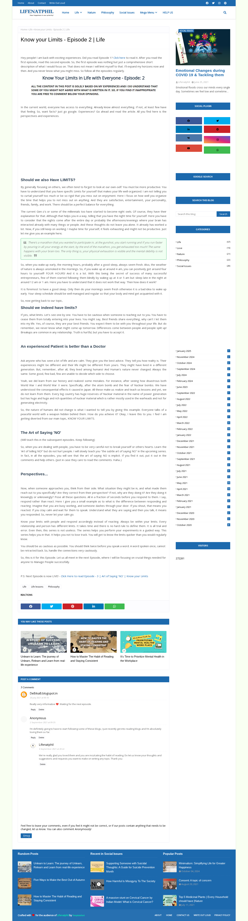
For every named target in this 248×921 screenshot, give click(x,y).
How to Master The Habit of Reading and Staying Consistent (91, 658)
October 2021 (203, 453)
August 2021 (203, 465)
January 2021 (203, 507)
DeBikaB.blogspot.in (44, 693)
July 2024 (203, 375)
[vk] (188, 137)
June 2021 (203, 477)
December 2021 (203, 441)
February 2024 (203, 381)
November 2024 (203, 357)
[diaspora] (188, 158)
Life (30, 29)
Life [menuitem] (77, 12)
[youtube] (188, 148)
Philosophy (54, 586)
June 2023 (203, 387)
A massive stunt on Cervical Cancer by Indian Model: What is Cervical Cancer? (129, 899)
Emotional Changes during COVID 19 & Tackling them (200, 72)
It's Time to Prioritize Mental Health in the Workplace (142, 658)
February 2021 (203, 501)
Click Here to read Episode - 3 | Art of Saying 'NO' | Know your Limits (104, 576)
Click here (119, 57)
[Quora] (217, 160)
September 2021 (203, 459)
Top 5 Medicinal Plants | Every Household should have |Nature (203, 899)
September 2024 (203, 369)
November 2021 (203, 447)
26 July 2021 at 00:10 (39, 697)
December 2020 (203, 513)
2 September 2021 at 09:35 (42, 722)
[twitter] (213, 3)
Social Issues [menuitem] (127, 12)
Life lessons (37, 586)
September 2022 (203, 393)
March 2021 (203, 495)
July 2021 (203, 471)
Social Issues (203, 266)
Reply (33, 709)
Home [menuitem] (65, 12)
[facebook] (207, 3)
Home (21, 3)
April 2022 (203, 417)
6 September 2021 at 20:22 (51, 749)
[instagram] (219, 3)
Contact (42, 3)
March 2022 (203, 423)
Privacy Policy (222, 915)
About (31, 3)
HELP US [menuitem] (168, 12)
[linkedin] (188, 129)
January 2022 (203, 435)
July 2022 (203, 405)
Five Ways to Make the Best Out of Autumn (59, 879)
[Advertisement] (93, 147)
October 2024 (203, 363)
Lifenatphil (46, 745)
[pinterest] (225, 3)
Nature (203, 254)
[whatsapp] (217, 150)
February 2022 (203, 429)
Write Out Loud (57, 3)
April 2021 (203, 489)
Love (203, 248)
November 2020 (203, 519)
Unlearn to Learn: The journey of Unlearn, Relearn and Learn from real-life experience (43, 660)
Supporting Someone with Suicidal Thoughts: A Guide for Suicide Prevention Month (130, 867)
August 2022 (203, 399)
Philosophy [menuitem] (107, 12)
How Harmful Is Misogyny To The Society (130, 881)
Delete (41, 709)
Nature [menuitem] (92, 12)
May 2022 (203, 411)
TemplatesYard (79, 915)
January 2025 (203, 351)
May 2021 (203, 483)
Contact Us (183, 915)
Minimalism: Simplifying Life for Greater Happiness (202, 865)
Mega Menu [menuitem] (147, 12)
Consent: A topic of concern (195, 880)
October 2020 (203, 525)
